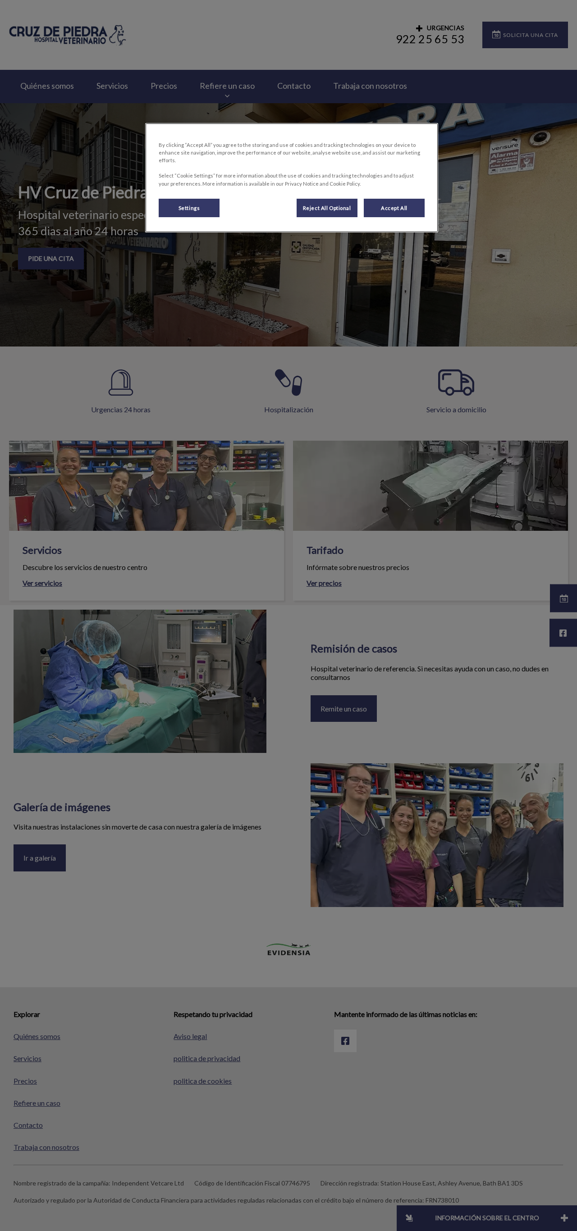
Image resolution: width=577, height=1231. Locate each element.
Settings (189, 208)
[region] (291, 178)
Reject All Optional (327, 208)
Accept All (394, 208)
